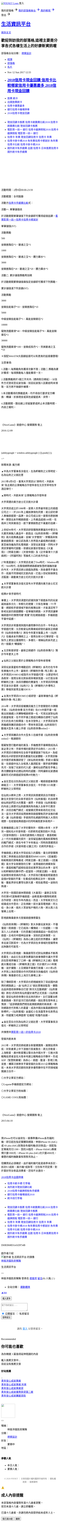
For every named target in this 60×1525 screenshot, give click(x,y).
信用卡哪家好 (30, 219)
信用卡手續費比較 (18, 203)
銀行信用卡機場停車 (18, 109)
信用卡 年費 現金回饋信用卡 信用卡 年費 (29, 137)
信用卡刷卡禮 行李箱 (18, 1183)
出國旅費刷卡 (14, 102)
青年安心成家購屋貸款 (13, 1395)
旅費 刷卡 (12, 98)
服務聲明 (34, 1482)
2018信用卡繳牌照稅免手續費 (23, 1191)
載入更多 (6, 1298)
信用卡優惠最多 (16, 105)
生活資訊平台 (16, 24)
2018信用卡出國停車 (12, 1177)
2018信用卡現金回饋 (18, 113)
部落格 (11, 63)
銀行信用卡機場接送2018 (20, 1194)
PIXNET (14, 1478)
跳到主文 (6, 32)
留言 (40, 1278)
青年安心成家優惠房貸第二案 (17, 1392)
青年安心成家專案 (11, 1381)
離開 (18, 1519)
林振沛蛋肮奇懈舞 (11, 1260)
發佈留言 (6, 1317)
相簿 (9, 59)
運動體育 (25, 1287)
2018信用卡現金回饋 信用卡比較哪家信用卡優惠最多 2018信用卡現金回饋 (31, 85)
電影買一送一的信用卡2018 (26, 1032)
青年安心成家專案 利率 (13, 1384)
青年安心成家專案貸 (12, 1388)
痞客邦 (33, 1278)
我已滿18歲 (7, 1519)
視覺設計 (26, 53)
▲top (4, 1292)
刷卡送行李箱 (14, 1198)
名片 (9, 67)
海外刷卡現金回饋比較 (19, 1187)
